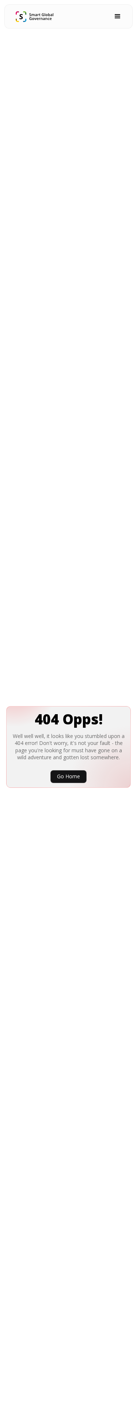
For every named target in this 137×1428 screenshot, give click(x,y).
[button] (117, 16)
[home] (34, 16)
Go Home (68, 776)
